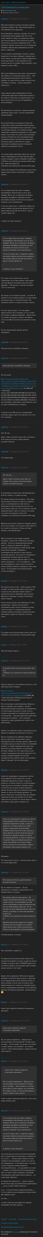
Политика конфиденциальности (12, 1227)
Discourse (15, 1232)
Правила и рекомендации (28, 1219)
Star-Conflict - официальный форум (13, 2)
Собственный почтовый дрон (15, 7)
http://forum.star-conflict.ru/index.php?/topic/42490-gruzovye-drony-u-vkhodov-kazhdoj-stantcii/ (17, 693)
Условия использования (9, 1223)
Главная (4, 1219)
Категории (12, 1219)
